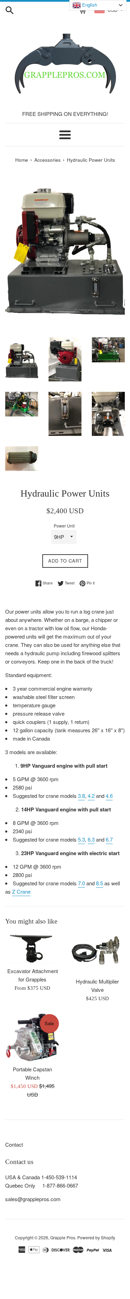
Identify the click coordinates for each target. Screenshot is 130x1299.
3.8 (81, 795)
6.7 (109, 839)
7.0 (81, 883)
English (89, 4)
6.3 (91, 839)
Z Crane (21, 891)
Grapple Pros (62, 1237)
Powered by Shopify (96, 1237)
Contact (14, 1144)
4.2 (91, 795)
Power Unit (64, 526)
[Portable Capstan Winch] (32, 1037)
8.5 (99, 883)
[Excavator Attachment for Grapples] (32, 948)
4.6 (109, 795)
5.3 (81, 839)
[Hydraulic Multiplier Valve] (97, 953)
